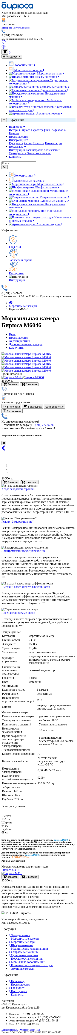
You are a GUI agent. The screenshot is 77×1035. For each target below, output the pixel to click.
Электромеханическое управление (23, 550)
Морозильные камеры (28, 70)
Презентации (53, 143)
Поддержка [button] (16, 146)
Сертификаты (18, 153)
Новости (38, 143)
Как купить (16, 273)
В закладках (34, 406)
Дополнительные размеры (25, 344)
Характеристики (19, 341)
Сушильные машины (53, 90)
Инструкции (17, 150)
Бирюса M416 (10, 869)
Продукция (12, 56)
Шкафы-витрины (46, 76)
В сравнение (56, 406)
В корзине (31, 482)
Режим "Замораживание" (17, 521)
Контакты (15, 156)
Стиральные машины (53, 86)
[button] (15, 27)
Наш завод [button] (16, 126)
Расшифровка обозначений (43, 150)
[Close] (3, 443)
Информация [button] (17, 140)
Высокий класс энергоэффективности (25, 586)
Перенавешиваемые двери (18, 612)
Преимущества (18, 136)
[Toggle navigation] (4, 120)
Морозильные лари (49, 73)
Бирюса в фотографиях (35, 130)
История (14, 130)
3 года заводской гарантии (18, 489)
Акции (28, 143)
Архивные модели (48, 113)
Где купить (16, 143)
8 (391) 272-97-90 (43, 424)
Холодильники (23, 65)
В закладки (13, 406)
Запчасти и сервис (39, 153)
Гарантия (15, 246)
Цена (12, 334)
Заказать (12, 482)
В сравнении (13, 411)
